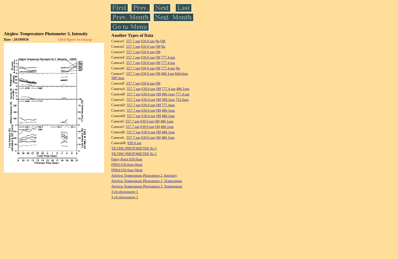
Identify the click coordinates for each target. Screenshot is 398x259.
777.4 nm (168, 57)
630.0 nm (148, 41)
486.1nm (167, 74)
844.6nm (181, 74)
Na (157, 41)
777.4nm (168, 105)
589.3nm (117, 78)
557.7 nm (133, 41)
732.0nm (181, 100)
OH (162, 41)
